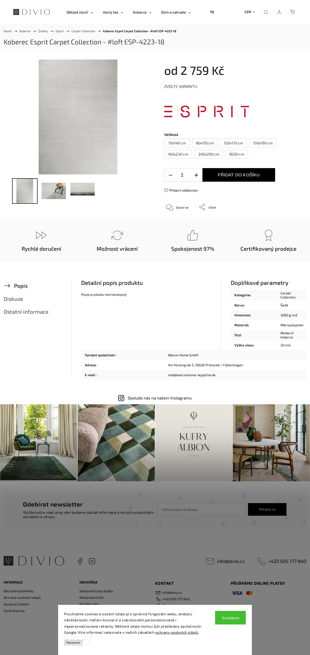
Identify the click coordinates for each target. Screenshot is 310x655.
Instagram (92, 561)
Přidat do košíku (239, 174)
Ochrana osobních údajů (22, 597)
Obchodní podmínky (18, 591)
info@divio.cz (231, 561)
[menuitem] (80, 12)
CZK (248, 12)
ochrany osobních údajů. (177, 632)
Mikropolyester (292, 325)
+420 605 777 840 (287, 561)
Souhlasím (230, 618)
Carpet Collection (288, 295)
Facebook (80, 561)
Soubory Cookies (16, 604)
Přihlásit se (267, 509)
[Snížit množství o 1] (170, 175)
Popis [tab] (21, 285)
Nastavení (73, 642)
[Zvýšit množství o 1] (196, 175)
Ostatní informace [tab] (26, 311)
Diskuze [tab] (13, 299)
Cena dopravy (14, 610)
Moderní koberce (286, 335)
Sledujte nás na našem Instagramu (160, 397)
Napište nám (89, 604)
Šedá (284, 305)
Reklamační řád (91, 597)
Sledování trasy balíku (96, 591)
